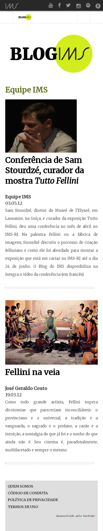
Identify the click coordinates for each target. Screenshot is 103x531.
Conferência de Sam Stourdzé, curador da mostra (44, 170)
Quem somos (20, 486)
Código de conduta (28, 493)
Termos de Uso (23, 507)
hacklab (89, 516)
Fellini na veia (32, 372)
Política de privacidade (33, 500)
